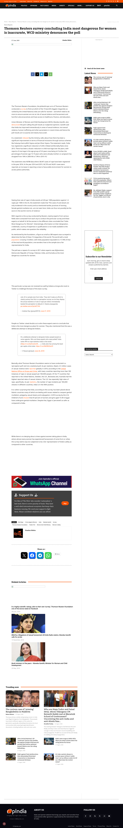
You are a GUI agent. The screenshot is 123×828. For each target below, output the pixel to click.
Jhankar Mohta (66, 40)
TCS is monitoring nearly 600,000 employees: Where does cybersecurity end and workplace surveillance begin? (102, 182)
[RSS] (111, 1)
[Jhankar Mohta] (18, 533)
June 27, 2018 (45, 311)
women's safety (56, 524)
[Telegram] (42, 74)
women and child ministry (44, 524)
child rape (20, 522)
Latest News (90, 73)
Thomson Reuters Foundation (19, 524)
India (40, 522)
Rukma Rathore (10, 714)
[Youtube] (118, 1)
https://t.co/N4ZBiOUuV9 (44, 346)
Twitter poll (32, 524)
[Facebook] (107, 1)
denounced (16, 125)
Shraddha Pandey (48, 724)
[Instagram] (109, 1)
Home (5, 21)
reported (32, 369)
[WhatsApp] (115, 1)
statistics (33, 382)
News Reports (12, 21)
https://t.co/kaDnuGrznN (29, 344)
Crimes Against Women (31, 522)
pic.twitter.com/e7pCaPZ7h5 (30, 306)
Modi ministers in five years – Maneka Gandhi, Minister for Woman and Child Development (39, 664)
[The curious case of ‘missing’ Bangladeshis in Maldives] (22, 698)
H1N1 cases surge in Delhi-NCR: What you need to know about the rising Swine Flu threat (66, 740)
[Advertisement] (42, 420)
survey (23, 109)
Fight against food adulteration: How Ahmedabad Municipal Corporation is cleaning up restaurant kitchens (27, 757)
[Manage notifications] (4, 823)
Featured (46, 706)
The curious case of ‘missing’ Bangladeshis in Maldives (20, 710)
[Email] (46, 74)
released (25, 138)
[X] (113, 1)
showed (26, 398)
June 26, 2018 (39, 351)
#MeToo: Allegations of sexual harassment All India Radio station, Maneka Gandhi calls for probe (41, 636)
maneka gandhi (47, 522)
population (16, 240)
